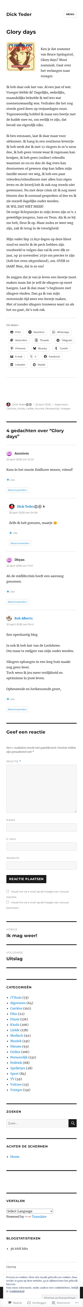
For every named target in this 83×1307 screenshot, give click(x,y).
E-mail (11, 838)
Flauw (14, 1019)
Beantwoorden (17, 490)
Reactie (13, 761)
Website (12, 857)
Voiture (16, 1084)
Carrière (11, 408)
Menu (70, 14)
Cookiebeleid (17, 1291)
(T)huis (16, 997)
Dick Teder (19, 14)
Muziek (39, 408)
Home (14, 1157)
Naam (10, 819)
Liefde (30, 408)
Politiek (16, 1063)
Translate (39, 1217)
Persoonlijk (52, 408)
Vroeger (66, 408)
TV (12, 1079)
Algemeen (61, 404)
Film (13, 1014)
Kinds (21, 408)
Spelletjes (17, 1068)
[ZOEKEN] (73, 1123)
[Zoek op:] (37, 1123)
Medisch (16, 1035)
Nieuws (15, 1046)
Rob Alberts (23, 618)
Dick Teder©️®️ (22, 404)
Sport (14, 1073)
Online (15, 1052)
